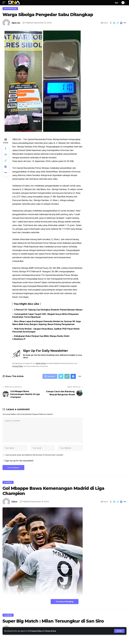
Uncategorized (10, 8)
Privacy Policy (36, 631)
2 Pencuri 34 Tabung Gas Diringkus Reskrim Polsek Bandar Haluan (48, 310)
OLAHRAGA (8, 482)
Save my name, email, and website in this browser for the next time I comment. (34, 455)
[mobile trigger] (5, 2)
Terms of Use (50, 631)
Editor (15, 501)
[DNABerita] (14, 2)
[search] (112, 2)
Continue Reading (64, 601)
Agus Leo (16, 22)
